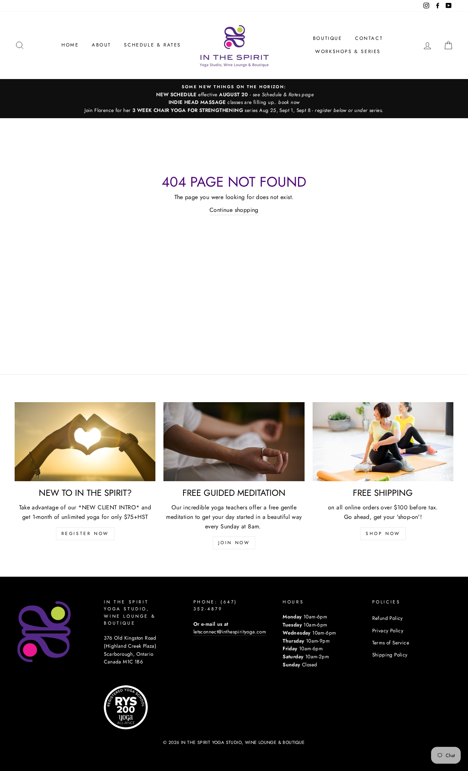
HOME (70, 44)
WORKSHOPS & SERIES (348, 51)
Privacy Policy (388, 630)
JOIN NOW (234, 542)
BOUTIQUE (327, 38)
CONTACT (369, 38)
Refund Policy (387, 618)
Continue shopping (234, 210)
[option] (234, 99)
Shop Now (383, 533)
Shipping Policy (390, 654)
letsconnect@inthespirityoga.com (229, 631)
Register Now (85, 533)
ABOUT (101, 44)
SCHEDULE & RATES (152, 44)
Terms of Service (390, 642)
